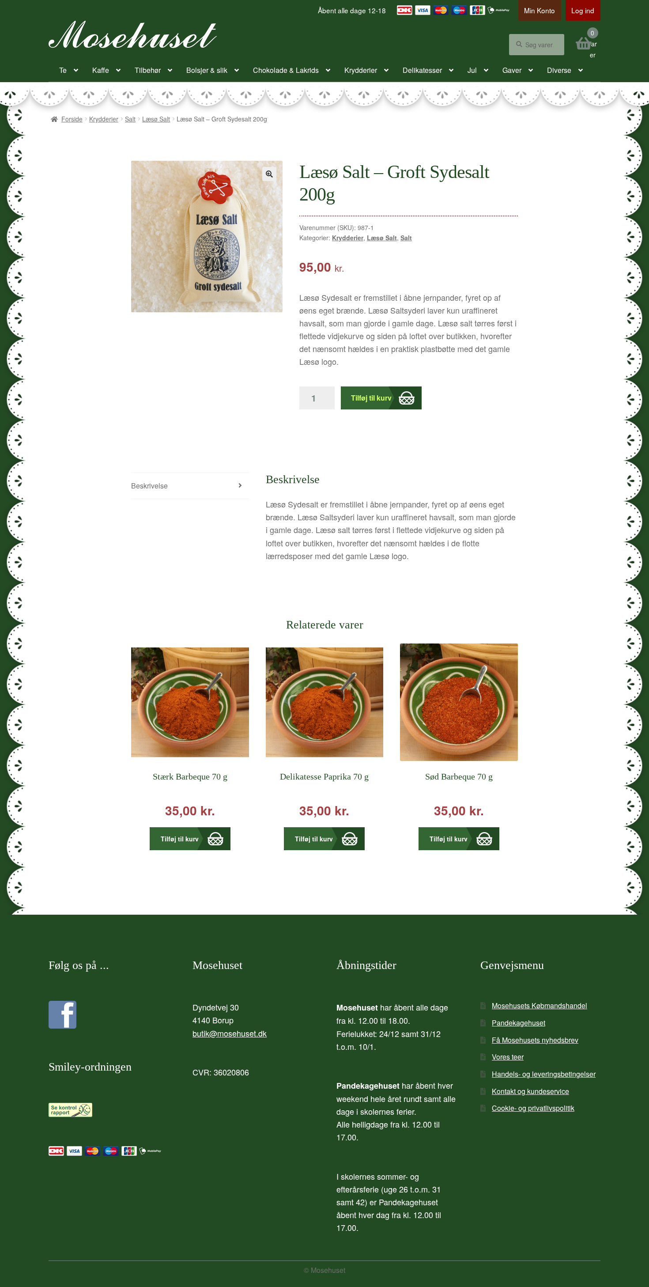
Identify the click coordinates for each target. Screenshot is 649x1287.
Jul (472, 70)
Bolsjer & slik (206, 70)
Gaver (511, 70)
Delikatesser (422, 70)
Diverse (559, 70)
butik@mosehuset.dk (229, 1033)
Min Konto (539, 10)
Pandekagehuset (518, 1023)
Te (63, 70)
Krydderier (360, 70)
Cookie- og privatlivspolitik (533, 1108)
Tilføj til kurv (371, 398)
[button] (269, 174)
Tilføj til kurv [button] (180, 838)
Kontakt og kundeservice (530, 1091)
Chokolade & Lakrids (286, 70)
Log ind (582, 10)
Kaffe (100, 70)
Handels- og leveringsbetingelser (544, 1074)
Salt (130, 118)
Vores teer (508, 1057)
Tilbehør (148, 70)
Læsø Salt (156, 118)
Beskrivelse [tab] (149, 486)
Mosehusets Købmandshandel (539, 1005)
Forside (72, 118)
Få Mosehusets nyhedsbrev (535, 1040)
